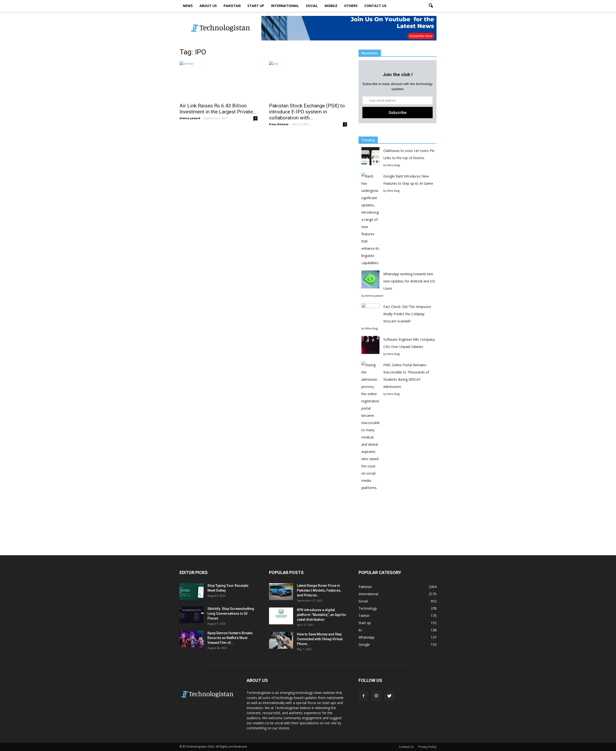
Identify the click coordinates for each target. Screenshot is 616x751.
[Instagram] (376, 696)
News (188, 5)
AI (360, 630)
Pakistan (232, 5)
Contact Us (375, 5)
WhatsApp (366, 637)
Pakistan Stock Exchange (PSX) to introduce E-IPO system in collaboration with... (307, 112)
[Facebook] (363, 696)
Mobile (331, 5)
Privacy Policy (427, 747)
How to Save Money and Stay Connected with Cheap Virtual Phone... (320, 639)
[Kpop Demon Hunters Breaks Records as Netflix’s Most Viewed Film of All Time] (192, 639)
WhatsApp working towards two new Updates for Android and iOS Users (409, 281)
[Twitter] (389, 696)
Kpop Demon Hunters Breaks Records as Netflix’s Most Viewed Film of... (230, 638)
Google (364, 644)
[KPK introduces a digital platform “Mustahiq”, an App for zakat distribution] (281, 615)
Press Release (279, 124)
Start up (255, 5)
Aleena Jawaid (190, 118)
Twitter (364, 615)
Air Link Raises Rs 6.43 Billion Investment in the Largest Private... (218, 109)
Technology (368, 608)
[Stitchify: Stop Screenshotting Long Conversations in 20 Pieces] (192, 614)
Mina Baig (393, 165)
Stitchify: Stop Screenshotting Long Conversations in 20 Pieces (230, 613)
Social (312, 5)
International (285, 5)
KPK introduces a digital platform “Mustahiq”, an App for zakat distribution (321, 614)
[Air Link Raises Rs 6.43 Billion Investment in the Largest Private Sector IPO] (218, 80)
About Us (208, 5)
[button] (430, 6)
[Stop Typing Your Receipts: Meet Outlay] (192, 591)
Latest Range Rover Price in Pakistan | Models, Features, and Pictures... (319, 590)
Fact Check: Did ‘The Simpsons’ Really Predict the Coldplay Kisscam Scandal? (407, 313)
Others (351, 5)
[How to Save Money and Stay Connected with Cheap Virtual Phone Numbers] (281, 640)
